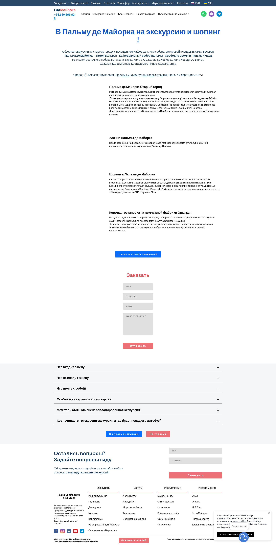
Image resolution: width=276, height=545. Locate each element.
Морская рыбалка (132, 507)
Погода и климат (200, 518)
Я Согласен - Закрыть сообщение (236, 534)
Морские (93, 513)
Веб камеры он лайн (168, 513)
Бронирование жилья (134, 518)
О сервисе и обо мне (104, 13)
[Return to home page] (69, 489)
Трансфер (123, 3)
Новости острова (145, 13)
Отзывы (85, 14)
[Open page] (192, 3)
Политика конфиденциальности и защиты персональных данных (194, 539)
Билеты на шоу (165, 495)
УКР (210, 3)
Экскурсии (60, 3)
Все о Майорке (199, 513)
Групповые (94, 501)
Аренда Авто (130, 495)
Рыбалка (96, 3)
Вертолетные (95, 518)
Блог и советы (126, 13)
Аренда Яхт (129, 501)
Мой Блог (197, 507)
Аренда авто (139, 3)
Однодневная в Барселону (102, 530)
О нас (195, 495)
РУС (197, 3)
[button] (204, 14)
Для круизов (94, 507)
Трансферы (129, 513)
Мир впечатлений (162, 3)
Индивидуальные (97, 495)
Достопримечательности (205, 524)
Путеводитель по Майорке (172, 13)
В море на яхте (79, 3)
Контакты (182, 3)
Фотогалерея (164, 524)
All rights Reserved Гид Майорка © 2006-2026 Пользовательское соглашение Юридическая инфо (76, 540)
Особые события (166, 518)
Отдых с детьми (165, 501)
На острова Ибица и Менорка (103, 524)
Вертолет (109, 3)
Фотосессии (163, 507)
